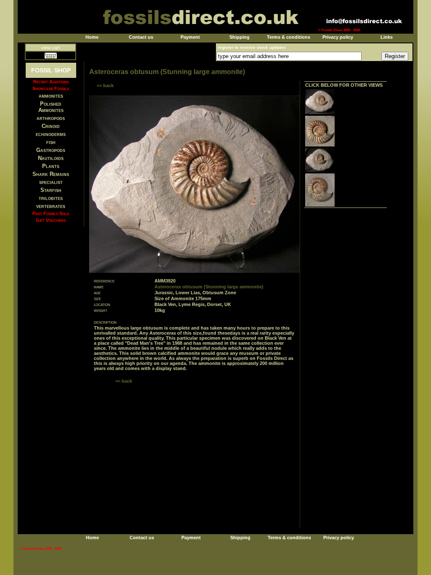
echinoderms (51, 134)
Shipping (239, 37)
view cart (50, 47)
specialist (51, 182)
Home (91, 37)
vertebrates (50, 206)
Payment (190, 37)
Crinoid (51, 126)
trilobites (51, 198)
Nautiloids (51, 158)
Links (386, 37)
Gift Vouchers (51, 220)
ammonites (51, 96)
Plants (50, 166)
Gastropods (50, 150)
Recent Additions (51, 81)
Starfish (50, 190)
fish (51, 142)
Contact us (141, 37)
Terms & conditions (288, 37)
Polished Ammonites (51, 107)
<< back (105, 85)
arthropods (51, 118)
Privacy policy (337, 37)
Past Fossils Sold (50, 213)
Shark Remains (50, 174)
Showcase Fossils (50, 88)
